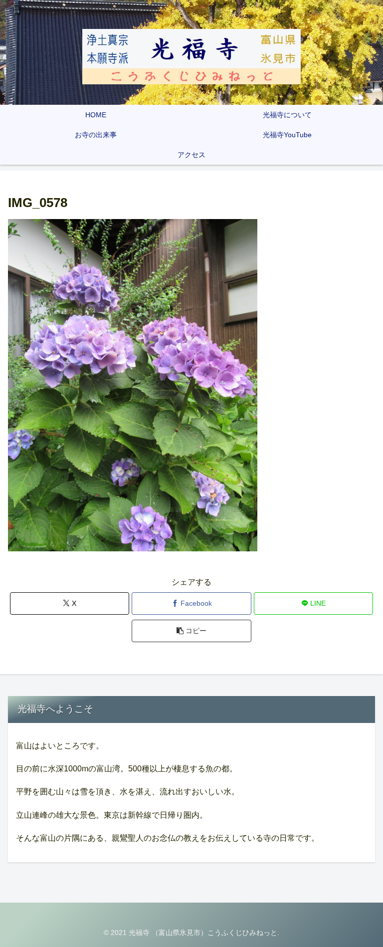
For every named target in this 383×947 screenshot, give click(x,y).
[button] (191, 631)
